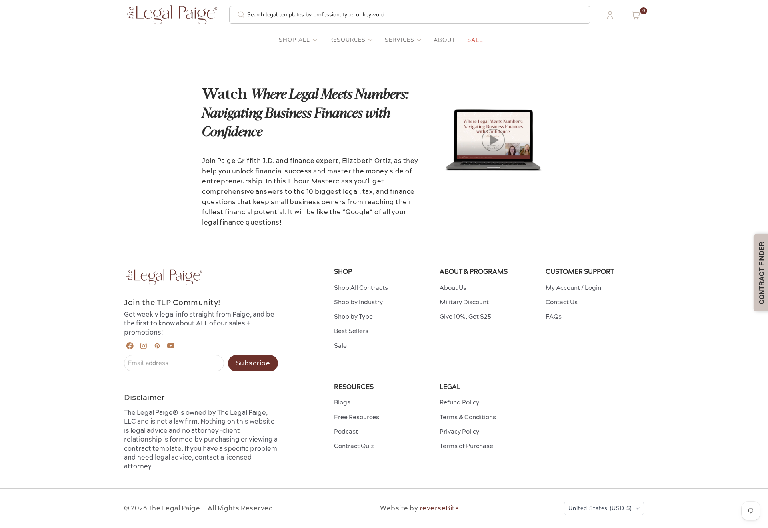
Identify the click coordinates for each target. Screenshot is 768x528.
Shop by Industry (358, 302)
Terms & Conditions (468, 417)
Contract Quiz (354, 446)
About (444, 40)
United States (600, 508)
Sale (475, 40)
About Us (453, 287)
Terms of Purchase (466, 446)
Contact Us (562, 302)
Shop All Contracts (361, 287)
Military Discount (464, 302)
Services (399, 40)
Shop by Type (353, 316)
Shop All (294, 40)
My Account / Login (573, 287)
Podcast (346, 431)
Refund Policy (459, 402)
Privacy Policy (459, 431)
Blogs (342, 402)
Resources (347, 40)
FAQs (554, 316)
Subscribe (253, 363)
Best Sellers (351, 331)
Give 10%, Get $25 (465, 316)
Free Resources (356, 417)
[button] (636, 15)
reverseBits (439, 508)
